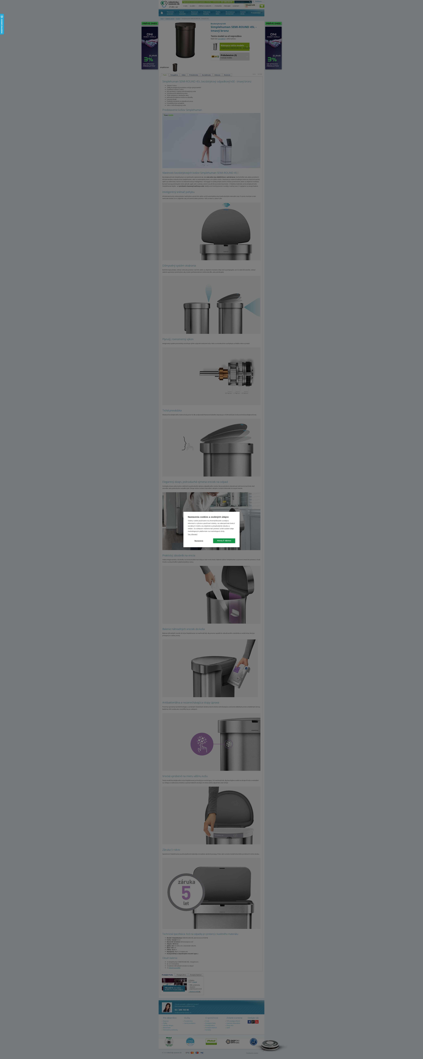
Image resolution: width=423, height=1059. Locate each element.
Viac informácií (192, 534)
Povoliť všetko (224, 541)
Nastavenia (199, 541)
